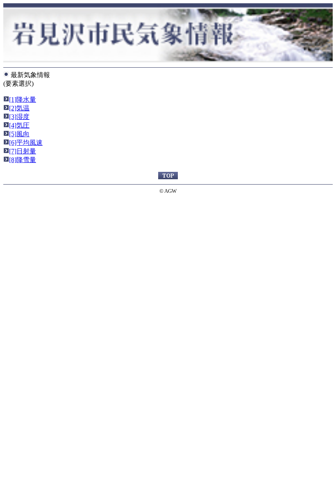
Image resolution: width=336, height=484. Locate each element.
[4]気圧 (19, 125)
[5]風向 (19, 133)
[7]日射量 (22, 151)
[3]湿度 (19, 116)
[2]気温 (19, 108)
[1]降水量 (22, 99)
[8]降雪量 (22, 159)
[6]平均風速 (26, 142)
